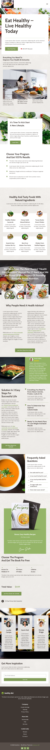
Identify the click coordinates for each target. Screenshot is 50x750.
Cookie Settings (25, 707)
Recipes (25, 732)
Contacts (25, 736)
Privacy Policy (25, 712)
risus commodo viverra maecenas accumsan (9, 427)
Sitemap (25, 709)
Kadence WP (36, 745)
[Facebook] (22, 748)
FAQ (25, 722)
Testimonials (25, 719)
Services (25, 724)
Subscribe (25, 679)
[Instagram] (28, 748)
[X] (25, 748)
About (25, 734)
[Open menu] (47, 4)
